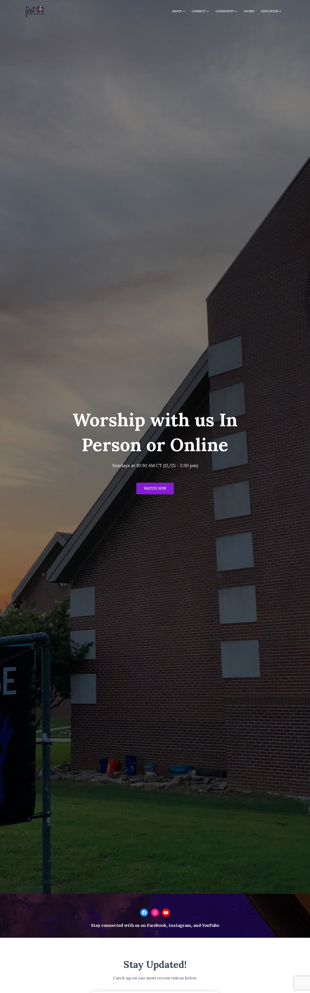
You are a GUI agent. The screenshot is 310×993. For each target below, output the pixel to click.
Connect (199, 11)
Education (270, 11)
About (177, 11)
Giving (249, 11)
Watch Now (155, 488)
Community (225, 11)
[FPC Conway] (35, 11)
